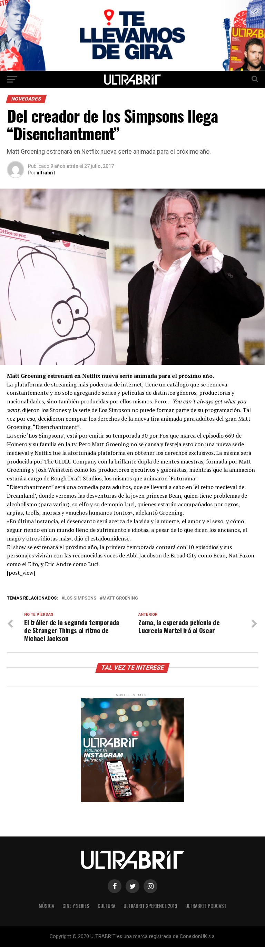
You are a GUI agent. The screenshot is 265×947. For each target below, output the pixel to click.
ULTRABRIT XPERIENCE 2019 (150, 905)
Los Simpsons (80, 598)
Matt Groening (120, 598)
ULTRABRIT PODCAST (206, 905)
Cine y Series (75, 905)
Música (46, 905)
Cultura (106, 905)
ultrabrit (46, 172)
